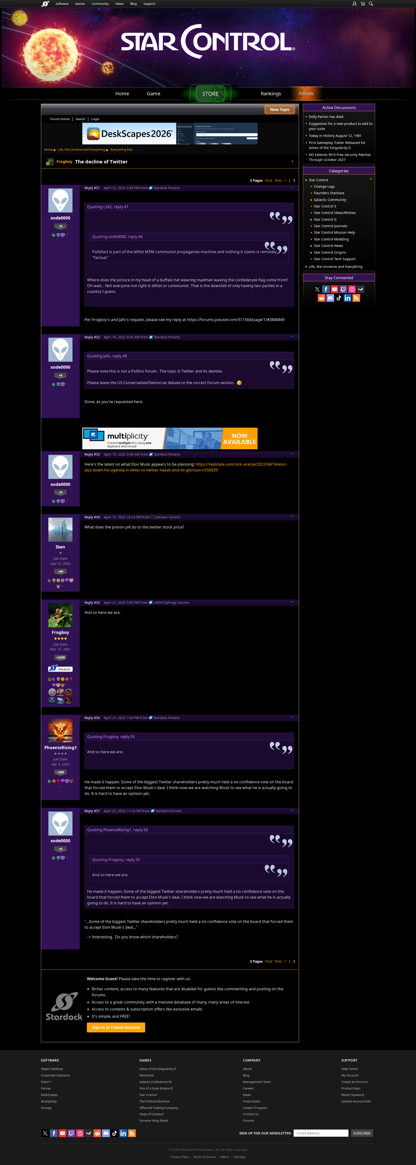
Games (80, 3)
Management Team (257, 1082)
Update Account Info (356, 1101)
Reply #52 (92, 337)
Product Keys (350, 1088)
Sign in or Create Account (116, 1027)
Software (62, 3)
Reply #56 (92, 717)
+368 (60, 772)
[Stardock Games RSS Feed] (356, 298)
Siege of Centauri (151, 1114)
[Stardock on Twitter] (317, 289)
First (268, 180)
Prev (278, 180)
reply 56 (140, 829)
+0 (60, 226)
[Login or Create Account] (354, 4)
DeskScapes (49, 1095)
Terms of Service (204, 1157)
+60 (60, 571)
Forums (248, 1120)
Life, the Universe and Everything (81, 149)
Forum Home (60, 119)
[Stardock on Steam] (360, 289)
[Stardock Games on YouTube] (334, 289)
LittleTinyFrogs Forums (171, 602)
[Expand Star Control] (306, 180)
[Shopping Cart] (362, 4)
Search (80, 119)
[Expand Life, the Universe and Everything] (306, 266)
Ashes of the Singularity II (157, 1069)
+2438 (60, 657)
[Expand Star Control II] (311, 220)
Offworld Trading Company (158, 1108)
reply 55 (127, 736)
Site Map (239, 1157)
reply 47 (121, 206)
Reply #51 (92, 188)
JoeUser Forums (168, 517)
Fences (46, 1088)
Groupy (46, 1108)
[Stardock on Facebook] (326, 289)
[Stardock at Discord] (330, 298)
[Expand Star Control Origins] (311, 252)
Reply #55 (92, 602)
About (247, 1069)
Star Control (148, 1095)
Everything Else (121, 149)
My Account (349, 1075)
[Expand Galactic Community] (311, 200)
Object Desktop (52, 1069)
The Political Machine (154, 1101)
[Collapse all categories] (371, 178)
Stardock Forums (167, 188)
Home (48, 149)
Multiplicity (49, 1101)
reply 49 (119, 356)
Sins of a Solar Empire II (156, 1088)
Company (251, 1060)
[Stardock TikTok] (339, 298)
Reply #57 (92, 811)
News (120, 3)
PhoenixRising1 (60, 747)
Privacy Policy (180, 1157)
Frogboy (60, 632)
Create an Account (354, 1082)
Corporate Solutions (55, 1075)
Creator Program (255, 1108)
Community (100, 3)
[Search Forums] (371, 4)
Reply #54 (92, 517)
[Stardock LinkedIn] (347, 298)
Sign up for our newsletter (265, 1133)
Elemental (146, 1075)
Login (95, 119)
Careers (248, 1088)
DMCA (224, 1157)
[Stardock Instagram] (352, 289)
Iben (60, 547)
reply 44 (135, 236)
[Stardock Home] (45, 4)
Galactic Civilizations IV (155, 1082)
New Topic (280, 109)
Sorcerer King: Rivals (153, 1120)
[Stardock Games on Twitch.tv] (343, 289)
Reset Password (352, 1095)
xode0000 (60, 218)
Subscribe (362, 1133)
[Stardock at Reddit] (321, 298)
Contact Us (251, 1114)
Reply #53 (92, 454)
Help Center (349, 1069)
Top (292, 188)
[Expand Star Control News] (311, 246)
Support (149, 3)
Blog (133, 3)
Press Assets (251, 1101)
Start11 (46, 1082)
